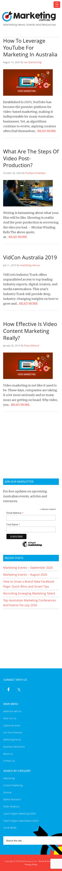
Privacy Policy (31, 864)
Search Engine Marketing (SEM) (19, 813)
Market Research (12, 799)
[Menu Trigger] (57, 4)
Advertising (9, 778)
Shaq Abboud (31, 345)
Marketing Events (12, 739)
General (7, 792)
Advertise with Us (12, 711)
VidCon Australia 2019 (30, 257)
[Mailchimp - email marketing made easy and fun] (32, 546)
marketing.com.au (30, 265)
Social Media (9, 827)
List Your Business (12, 732)
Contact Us (9, 760)
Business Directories (14, 746)
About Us (8, 753)
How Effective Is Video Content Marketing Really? (30, 330)
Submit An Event (11, 725)
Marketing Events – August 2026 (25, 574)
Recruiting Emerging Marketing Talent (29, 593)
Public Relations (11, 806)
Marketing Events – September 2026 (28, 568)
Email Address (14, 513)
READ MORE (46, 131)
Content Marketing (13, 785)
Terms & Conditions (47, 861)
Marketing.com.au (29, 18)
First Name (13, 524)
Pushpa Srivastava (35, 173)
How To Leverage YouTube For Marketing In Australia (30, 47)
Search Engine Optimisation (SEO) (20, 820)
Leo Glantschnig (32, 62)
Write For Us (9, 718)
